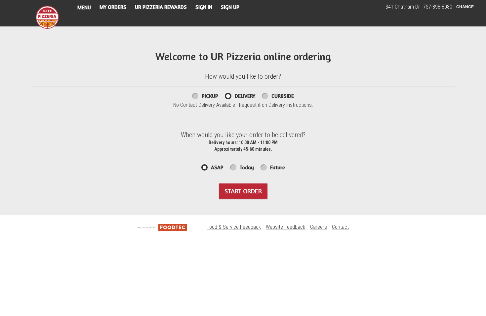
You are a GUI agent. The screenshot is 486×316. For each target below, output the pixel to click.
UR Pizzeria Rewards (161, 7)
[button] (47, 17)
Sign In (203, 7)
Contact (340, 227)
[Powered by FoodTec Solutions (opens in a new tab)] (162, 227)
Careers (318, 227)
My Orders (113, 7)
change (465, 7)
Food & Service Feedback (234, 227)
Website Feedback (285, 227)
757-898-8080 (437, 7)
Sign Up (230, 7)
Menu (84, 7)
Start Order (243, 191)
